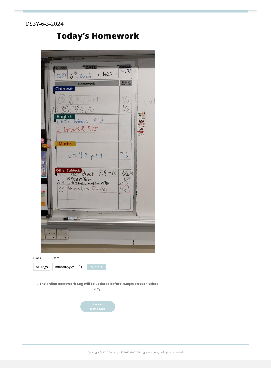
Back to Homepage (98, 306)
